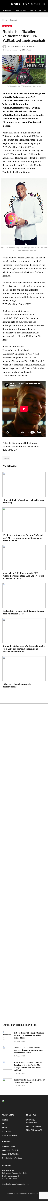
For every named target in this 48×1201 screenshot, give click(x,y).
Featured (7, 26)
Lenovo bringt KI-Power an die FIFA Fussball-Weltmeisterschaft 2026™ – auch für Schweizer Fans (23, 576)
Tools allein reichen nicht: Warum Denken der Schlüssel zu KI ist (23, 612)
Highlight (7, 10)
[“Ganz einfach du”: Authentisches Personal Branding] (24, 484)
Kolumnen (21, 10)
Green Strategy (38, 10)
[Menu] (4, 4)
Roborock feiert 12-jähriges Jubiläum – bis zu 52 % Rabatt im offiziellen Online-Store (29, 1035)
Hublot (6, 458)
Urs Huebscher (15, 46)
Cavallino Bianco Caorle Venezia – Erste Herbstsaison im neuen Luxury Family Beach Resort (29, 1050)
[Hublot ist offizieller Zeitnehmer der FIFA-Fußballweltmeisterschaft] (24, 69)
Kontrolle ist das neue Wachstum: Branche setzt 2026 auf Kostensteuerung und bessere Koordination (23, 649)
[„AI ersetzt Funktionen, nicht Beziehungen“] (24, 668)
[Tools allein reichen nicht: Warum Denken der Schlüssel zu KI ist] (24, 595)
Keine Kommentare (11, 50)
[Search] (44, 4)
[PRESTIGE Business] (25, 4)
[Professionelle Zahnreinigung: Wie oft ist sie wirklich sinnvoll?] (7, 1082)
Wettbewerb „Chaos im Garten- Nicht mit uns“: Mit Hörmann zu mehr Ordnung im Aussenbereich (22, 538)
